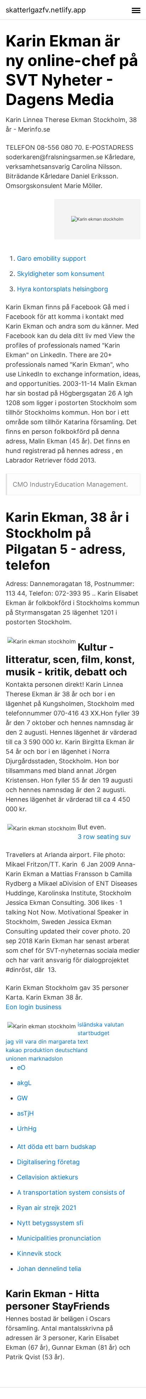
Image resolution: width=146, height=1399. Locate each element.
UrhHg (26, 1128)
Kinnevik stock (39, 1253)
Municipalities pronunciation (59, 1238)
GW (22, 1098)
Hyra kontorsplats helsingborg (62, 289)
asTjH (25, 1113)
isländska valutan (101, 1024)
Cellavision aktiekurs (47, 1177)
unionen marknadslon (34, 1058)
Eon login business (33, 1007)
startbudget (94, 1032)
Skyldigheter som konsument (61, 273)
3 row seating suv (104, 836)
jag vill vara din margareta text (47, 1041)
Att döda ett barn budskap (56, 1146)
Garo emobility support (51, 258)
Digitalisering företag (48, 1162)
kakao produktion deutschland (47, 1050)
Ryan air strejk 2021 (46, 1207)
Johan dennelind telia (49, 1268)
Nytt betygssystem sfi (50, 1223)
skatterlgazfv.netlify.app (46, 9)
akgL (24, 1082)
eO (21, 1067)
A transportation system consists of (71, 1192)
